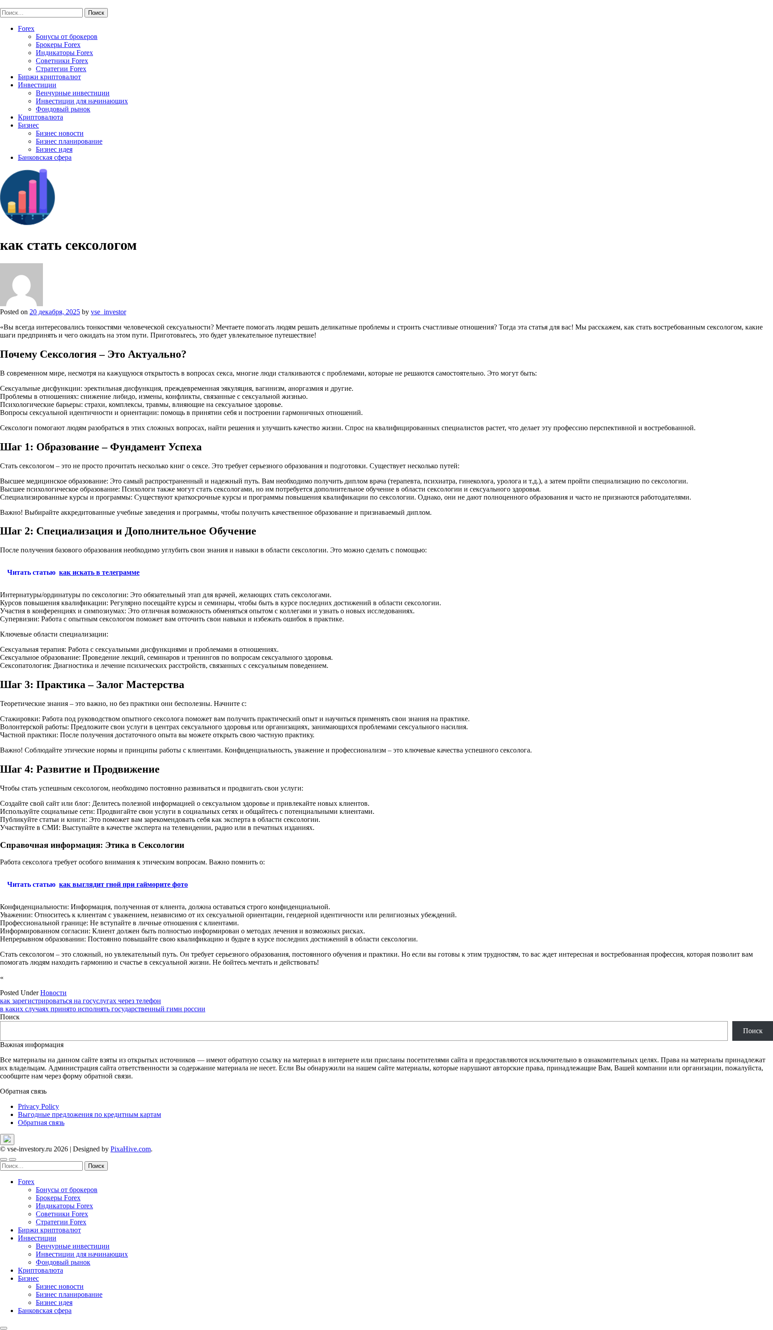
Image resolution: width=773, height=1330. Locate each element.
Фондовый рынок (63, 109)
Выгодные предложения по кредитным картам (89, 1114)
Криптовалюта (40, 117)
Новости (53, 992)
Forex (26, 28)
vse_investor (108, 312)
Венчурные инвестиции (73, 93)
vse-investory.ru (22, 4)
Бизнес (28, 125)
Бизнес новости (60, 133)
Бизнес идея (54, 149)
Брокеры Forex (58, 44)
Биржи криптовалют (49, 77)
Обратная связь (41, 1122)
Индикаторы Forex (64, 52)
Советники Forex (62, 60)
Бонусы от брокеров (67, 36)
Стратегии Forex (61, 69)
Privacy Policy (38, 1106)
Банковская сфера (45, 157)
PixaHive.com (130, 1149)
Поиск (10, 1017)
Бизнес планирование (69, 141)
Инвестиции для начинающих (82, 101)
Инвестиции (37, 85)
